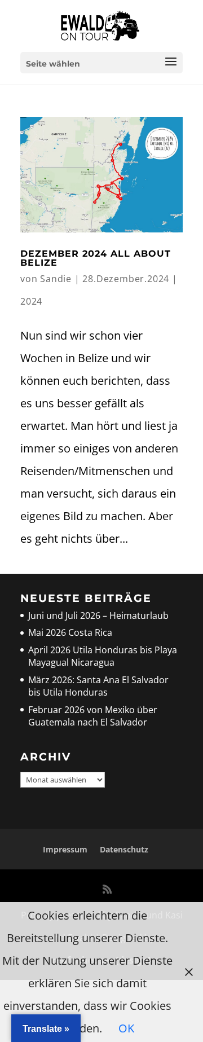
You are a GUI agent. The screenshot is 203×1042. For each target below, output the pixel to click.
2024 (31, 301)
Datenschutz (124, 849)
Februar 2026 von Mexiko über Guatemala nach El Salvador (92, 716)
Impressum (65, 849)
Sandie (56, 278)
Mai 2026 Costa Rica (70, 632)
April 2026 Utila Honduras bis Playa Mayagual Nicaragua (102, 656)
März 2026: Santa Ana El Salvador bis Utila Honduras (98, 686)
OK (126, 1028)
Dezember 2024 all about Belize (95, 258)
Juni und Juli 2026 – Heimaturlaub (98, 615)
